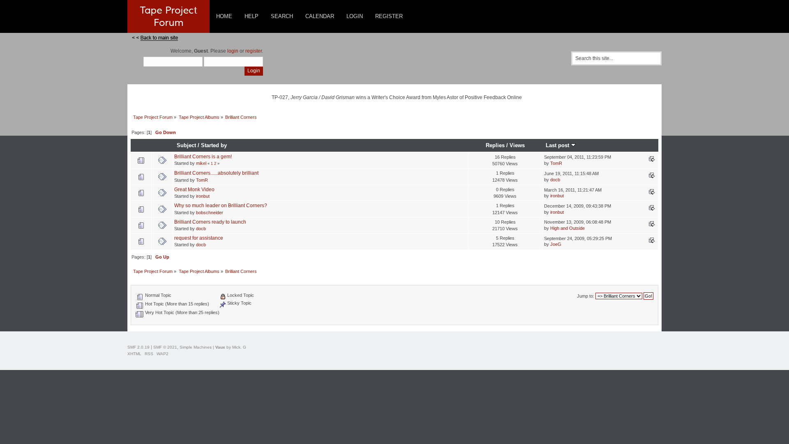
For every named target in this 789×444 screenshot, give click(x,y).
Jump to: (585, 296)
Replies (495, 145)
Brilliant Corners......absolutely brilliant (216, 173)
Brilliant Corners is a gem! (203, 157)
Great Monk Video (194, 189)
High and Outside (567, 228)
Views (517, 145)
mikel (201, 163)
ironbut (203, 196)
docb (555, 179)
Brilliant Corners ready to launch (210, 222)
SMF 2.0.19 (138, 347)
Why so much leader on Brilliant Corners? (220, 205)
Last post (558, 145)
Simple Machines (196, 347)
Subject (186, 145)
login (232, 51)
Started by (214, 145)
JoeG (555, 244)
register (253, 51)
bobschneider (209, 212)
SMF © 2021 (165, 347)
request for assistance (198, 238)
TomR (556, 163)
